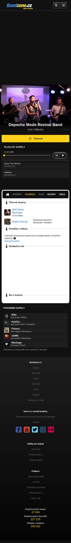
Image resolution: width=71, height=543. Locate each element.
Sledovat (38, 138)
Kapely (36, 368)
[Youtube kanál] (27, 430)
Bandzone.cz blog (36, 400)
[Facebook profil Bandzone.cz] (19, 430)
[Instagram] (43, 430)
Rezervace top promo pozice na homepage (36, 417)
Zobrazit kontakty (11, 241)
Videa (62, 194)
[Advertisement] (35, 47)
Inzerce (36, 422)
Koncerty (36, 373)
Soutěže (36, 395)
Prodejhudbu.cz (36, 455)
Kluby (35, 389)
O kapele (30, 194)
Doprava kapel (36, 460)
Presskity (36, 449)
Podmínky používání (36, 487)
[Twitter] (35, 430)
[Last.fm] (51, 430)
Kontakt (36, 482)
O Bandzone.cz (36, 493)
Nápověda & (36, 476)
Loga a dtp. (36, 498)
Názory (51, 194)
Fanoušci (36, 384)
